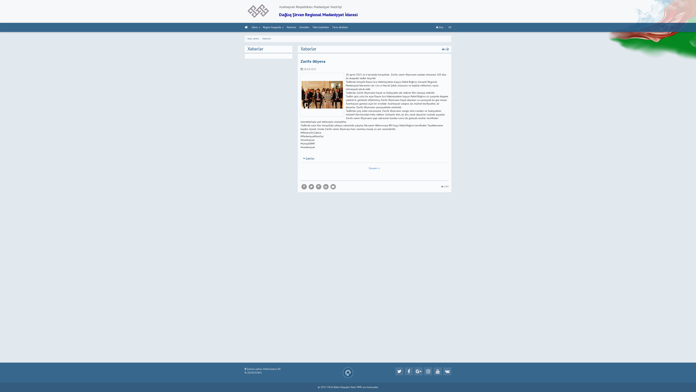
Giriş (440, 27)
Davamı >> (374, 168)
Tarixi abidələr (340, 27)
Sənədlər (304, 27)
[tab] (375, 158)
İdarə (255, 27)
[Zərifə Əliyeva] (333, 186)
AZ (449, 27)
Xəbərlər (291, 27)
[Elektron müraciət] (348, 372)
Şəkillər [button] (309, 158)
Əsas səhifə (253, 39)
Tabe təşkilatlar (320, 27)
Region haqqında (272, 27)
